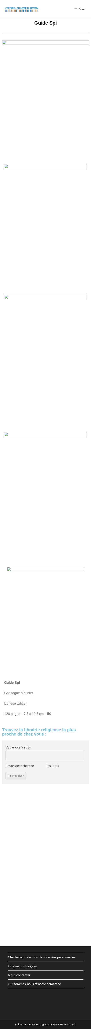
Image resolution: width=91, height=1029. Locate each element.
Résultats (52, 766)
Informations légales (22, 966)
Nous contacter (19, 975)
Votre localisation (18, 747)
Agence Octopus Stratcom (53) (58, 1024)
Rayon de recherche (20, 766)
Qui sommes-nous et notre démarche (34, 984)
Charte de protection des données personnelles (41, 957)
